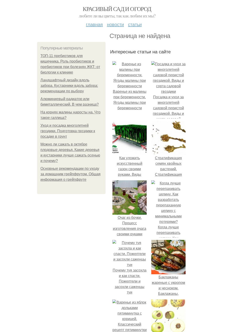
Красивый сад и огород (117, 9)
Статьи (135, 24)
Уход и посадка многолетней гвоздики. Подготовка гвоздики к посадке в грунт (67, 130)
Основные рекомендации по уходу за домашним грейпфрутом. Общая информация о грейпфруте (70, 174)
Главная (94, 24)
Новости (115, 24)
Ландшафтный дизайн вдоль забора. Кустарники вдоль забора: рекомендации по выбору (69, 85)
